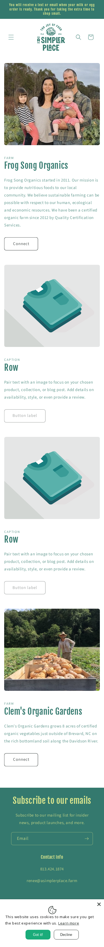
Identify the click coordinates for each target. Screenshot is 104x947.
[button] (11, 37)
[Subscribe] (86, 838)
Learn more (68, 923)
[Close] (99, 904)
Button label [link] (24, 416)
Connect (21, 244)
